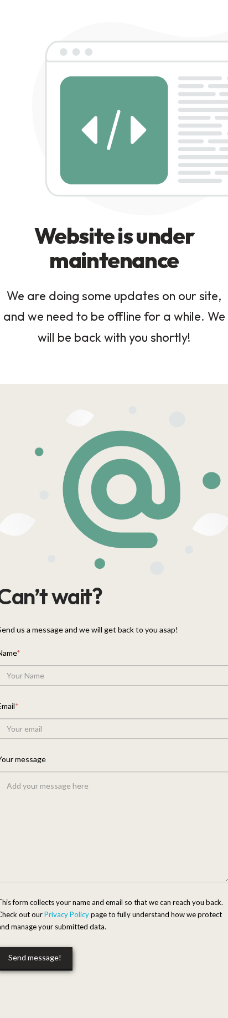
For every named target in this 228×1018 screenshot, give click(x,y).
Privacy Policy (66, 914)
